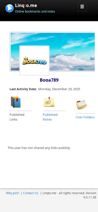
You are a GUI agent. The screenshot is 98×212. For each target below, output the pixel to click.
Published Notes (50, 117)
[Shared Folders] (82, 104)
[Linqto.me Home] (9, 7)
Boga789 (49, 80)
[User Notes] (49, 102)
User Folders (85, 117)
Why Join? (12, 193)
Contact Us (30, 193)
